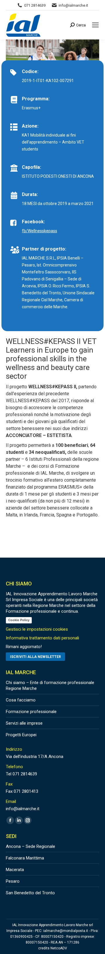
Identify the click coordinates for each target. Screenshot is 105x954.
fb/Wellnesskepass (39, 230)
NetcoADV (58, 948)
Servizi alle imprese (24, 723)
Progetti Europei (21, 734)
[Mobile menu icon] (95, 25)
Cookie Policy (18, 620)
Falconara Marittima (25, 858)
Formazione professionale (31, 711)
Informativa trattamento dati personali (42, 638)
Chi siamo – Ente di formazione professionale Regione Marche (50, 685)
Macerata (15, 869)
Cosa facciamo (21, 700)
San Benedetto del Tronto (30, 892)
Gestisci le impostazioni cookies (37, 629)
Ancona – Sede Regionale (30, 846)
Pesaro (13, 881)
